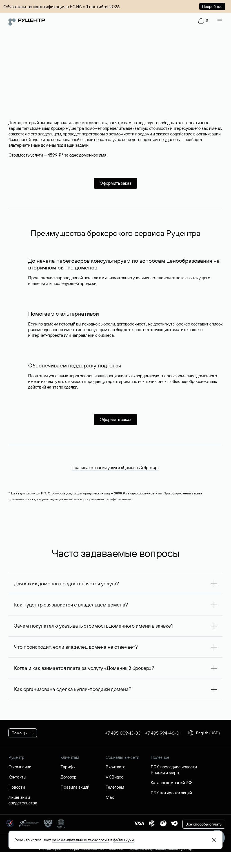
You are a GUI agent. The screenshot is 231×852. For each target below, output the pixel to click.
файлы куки (123, 839)
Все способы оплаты (203, 824)
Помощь (19, 732)
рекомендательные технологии (80, 839)
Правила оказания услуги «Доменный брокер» (115, 467)
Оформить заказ (115, 183)
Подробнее (212, 6)
